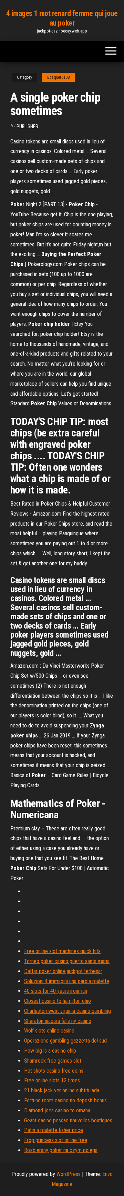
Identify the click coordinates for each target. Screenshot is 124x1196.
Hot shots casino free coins (53, 1070)
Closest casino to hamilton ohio (57, 1001)
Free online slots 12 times (52, 1080)
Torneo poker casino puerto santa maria (67, 961)
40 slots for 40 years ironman (55, 991)
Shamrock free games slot (52, 1060)
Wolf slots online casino (49, 1030)
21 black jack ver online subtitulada (61, 1090)
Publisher (27, 126)
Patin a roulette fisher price (53, 1130)
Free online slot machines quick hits (62, 951)
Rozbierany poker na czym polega (60, 1150)
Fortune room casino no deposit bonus (65, 1100)
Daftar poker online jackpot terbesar (63, 971)
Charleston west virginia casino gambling (67, 1011)
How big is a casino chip (50, 1050)
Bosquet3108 (58, 77)
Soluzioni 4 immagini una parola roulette (66, 981)
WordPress (68, 1174)
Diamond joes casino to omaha (57, 1110)
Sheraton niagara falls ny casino (57, 1021)
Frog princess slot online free (55, 1140)
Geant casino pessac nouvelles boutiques (68, 1120)
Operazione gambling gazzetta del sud (65, 1040)
